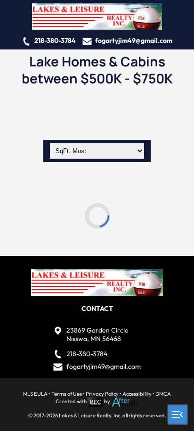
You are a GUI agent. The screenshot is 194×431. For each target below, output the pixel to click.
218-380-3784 (55, 40)
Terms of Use (66, 393)
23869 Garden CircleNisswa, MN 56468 (97, 334)
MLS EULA (35, 393)
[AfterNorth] (124, 401)
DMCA (163, 393)
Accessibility (137, 393)
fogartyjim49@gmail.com (133, 40)
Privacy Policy (102, 393)
